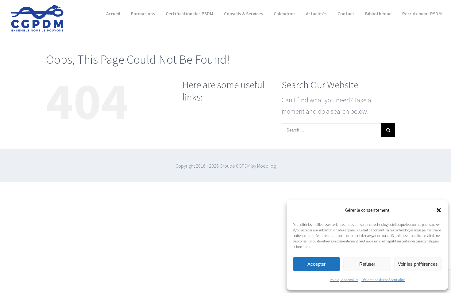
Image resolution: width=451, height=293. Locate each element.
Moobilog (266, 166)
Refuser (367, 264)
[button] (439, 210)
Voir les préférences (418, 264)
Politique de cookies (344, 279)
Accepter (316, 264)
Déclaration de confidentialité (383, 279)
